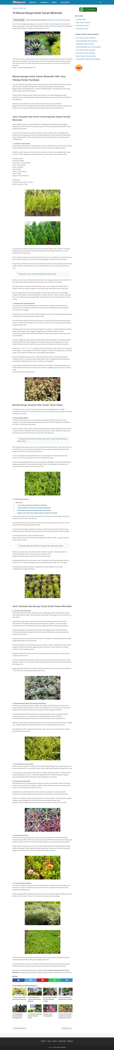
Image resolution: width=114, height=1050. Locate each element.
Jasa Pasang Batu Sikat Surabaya (86, 41)
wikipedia (24, 885)
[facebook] (18, 980)
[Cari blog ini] (100, 2)
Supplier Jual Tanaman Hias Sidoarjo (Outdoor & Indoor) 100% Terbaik (37, 513)
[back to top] (110, 1046)
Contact (54, 1041)
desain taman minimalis (56, 26)
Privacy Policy (62, 1041)
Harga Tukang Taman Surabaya (86, 56)
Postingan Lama (66, 1028)
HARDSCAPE (43, 2)
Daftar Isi (43, 1041)
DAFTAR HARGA (65, 2)
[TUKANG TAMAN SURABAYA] (19, 2)
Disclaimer (70, 1041)
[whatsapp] (55, 980)
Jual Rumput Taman (82, 25)
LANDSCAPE (32, 2)
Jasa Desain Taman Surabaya (85, 53)
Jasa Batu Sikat (81, 19)
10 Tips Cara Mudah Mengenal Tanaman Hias (41, 274)
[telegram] (67, 980)
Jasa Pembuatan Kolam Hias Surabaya (88, 47)
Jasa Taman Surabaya (83, 22)
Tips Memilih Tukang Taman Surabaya (88, 59)
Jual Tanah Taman (82, 28)
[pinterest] (43, 980)
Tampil (21, 20)
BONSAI (54, 2)
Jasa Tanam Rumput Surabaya (85, 38)
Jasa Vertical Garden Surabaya (85, 50)
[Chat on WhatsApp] (88, 11)
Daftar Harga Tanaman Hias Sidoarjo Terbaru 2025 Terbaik (34, 510)
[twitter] (30, 980)
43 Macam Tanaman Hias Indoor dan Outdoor (48, 546)
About (49, 1041)
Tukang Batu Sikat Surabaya (85, 44)
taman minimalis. (50, 850)
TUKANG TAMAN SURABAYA (59, 1047)
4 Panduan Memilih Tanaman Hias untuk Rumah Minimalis (33, 508)
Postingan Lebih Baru (19, 1028)
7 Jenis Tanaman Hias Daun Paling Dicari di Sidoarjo (32, 505)
